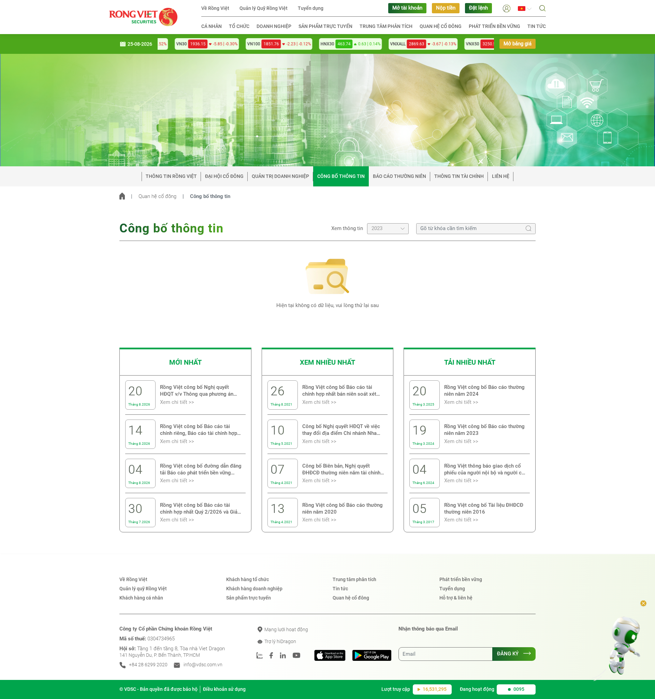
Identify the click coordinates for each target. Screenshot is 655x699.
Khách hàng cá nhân (141, 598)
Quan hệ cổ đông (441, 26)
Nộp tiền (445, 8)
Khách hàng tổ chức (247, 579)
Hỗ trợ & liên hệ (455, 598)
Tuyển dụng (310, 8)
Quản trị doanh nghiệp (280, 176)
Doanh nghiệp (274, 26)
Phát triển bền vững (494, 26)
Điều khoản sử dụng (224, 689)
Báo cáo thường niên (399, 176)
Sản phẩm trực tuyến (325, 26)
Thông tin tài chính (459, 176)
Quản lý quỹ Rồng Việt (143, 588)
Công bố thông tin (341, 176)
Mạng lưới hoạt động (285, 629)
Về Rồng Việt (215, 8)
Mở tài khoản (407, 8)
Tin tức (536, 26)
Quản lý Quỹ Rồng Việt (263, 8)
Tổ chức (239, 26)
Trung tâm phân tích (386, 26)
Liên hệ (500, 176)
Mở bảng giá (518, 44)
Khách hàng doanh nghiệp (254, 588)
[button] (506, 8)
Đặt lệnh (478, 8)
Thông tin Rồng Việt (171, 176)
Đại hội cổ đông (224, 176)
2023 (377, 228)
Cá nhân (211, 26)
